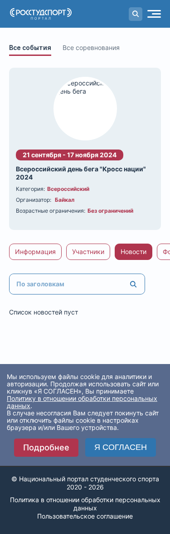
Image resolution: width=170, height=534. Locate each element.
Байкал (64, 199)
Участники (88, 251)
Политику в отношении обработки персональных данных (82, 401)
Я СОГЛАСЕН (120, 447)
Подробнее (46, 447)
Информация (35, 251)
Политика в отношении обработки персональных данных (85, 504)
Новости (133, 251)
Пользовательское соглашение (85, 516)
